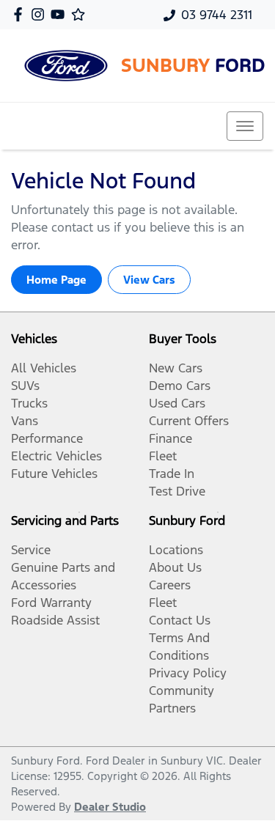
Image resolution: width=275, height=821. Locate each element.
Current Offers (189, 421)
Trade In (171, 473)
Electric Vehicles (56, 456)
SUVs (25, 386)
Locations (176, 550)
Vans (24, 421)
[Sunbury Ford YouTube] (60, 14)
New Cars (175, 368)
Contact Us (179, 620)
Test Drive (177, 491)
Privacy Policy (188, 673)
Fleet (163, 456)
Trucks (29, 403)
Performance (47, 438)
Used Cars (177, 403)
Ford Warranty (51, 602)
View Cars (149, 280)
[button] (245, 126)
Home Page (56, 280)
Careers (170, 585)
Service (31, 550)
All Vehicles (43, 368)
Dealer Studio (110, 807)
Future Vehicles (54, 473)
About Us (175, 567)
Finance (170, 438)
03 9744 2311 (216, 15)
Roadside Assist (55, 620)
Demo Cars (179, 386)
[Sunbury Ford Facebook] (21, 14)
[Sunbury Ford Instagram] (41, 14)
